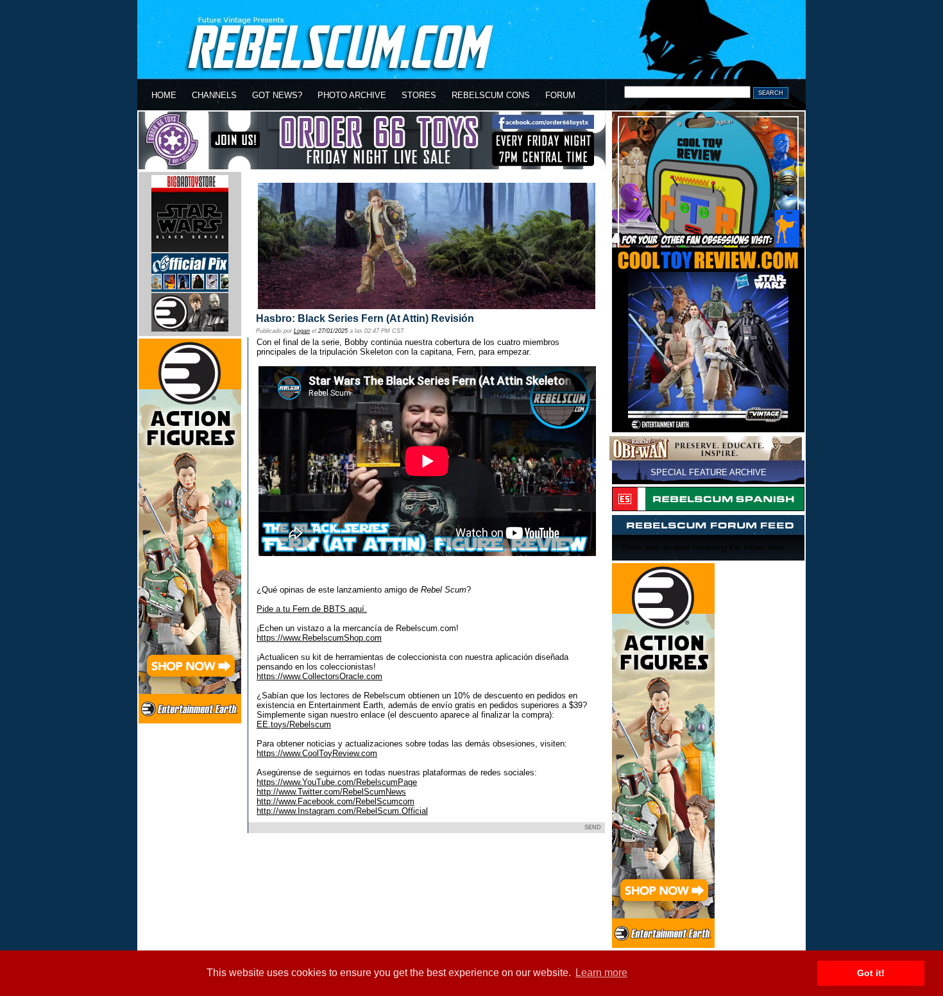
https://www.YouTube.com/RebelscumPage (337, 782)
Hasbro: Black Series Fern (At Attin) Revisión (365, 318)
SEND (592, 827)
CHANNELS (214, 95)
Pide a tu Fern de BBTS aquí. (312, 609)
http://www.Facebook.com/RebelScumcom (335, 801)
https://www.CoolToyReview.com (317, 753)
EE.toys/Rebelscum (294, 724)
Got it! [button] (871, 973)
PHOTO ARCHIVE (352, 95)
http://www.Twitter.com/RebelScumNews (331, 792)
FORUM (560, 95)
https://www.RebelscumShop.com (319, 638)
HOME (163, 95)
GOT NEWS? (277, 95)
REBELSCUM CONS (491, 95)
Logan (302, 331)
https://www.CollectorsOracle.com (319, 676)
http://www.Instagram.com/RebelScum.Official (342, 811)
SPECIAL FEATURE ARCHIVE (708, 472)
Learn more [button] (601, 972)
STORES (419, 95)
